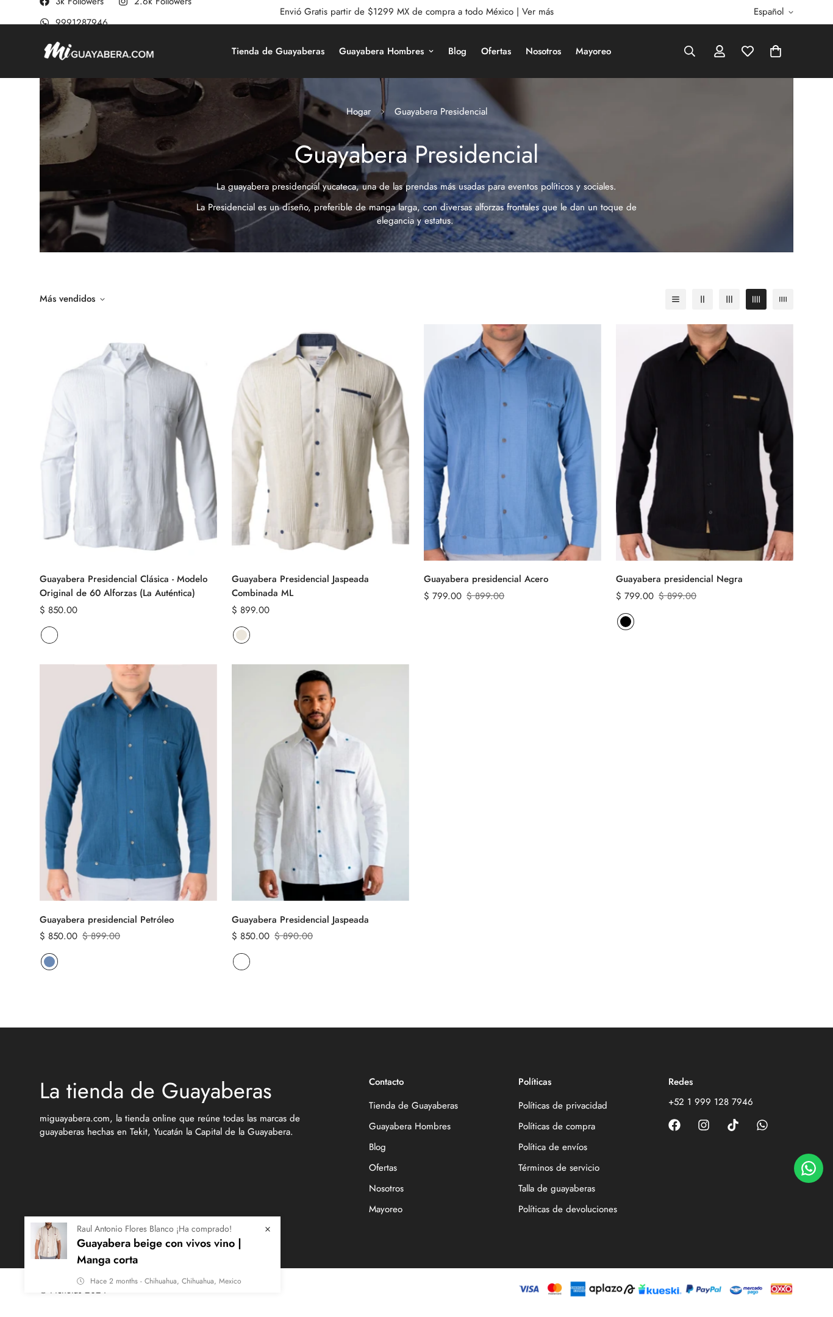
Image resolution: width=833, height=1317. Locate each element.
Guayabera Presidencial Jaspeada (300, 919)
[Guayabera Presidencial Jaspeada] (320, 782)
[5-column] (783, 299)
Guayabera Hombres (381, 51)
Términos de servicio (558, 1167)
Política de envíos (552, 1147)
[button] (776, 51)
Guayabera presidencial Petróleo (107, 919)
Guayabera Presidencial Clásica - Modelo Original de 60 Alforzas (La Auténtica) (123, 586)
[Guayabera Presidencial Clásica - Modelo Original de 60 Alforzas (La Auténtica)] (128, 442)
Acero (49, 962)
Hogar (358, 111)
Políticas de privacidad (562, 1105)
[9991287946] (762, 1125)
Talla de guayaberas (556, 1188)
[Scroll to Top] (809, 1251)
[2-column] (702, 299)
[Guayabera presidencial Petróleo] (128, 782)
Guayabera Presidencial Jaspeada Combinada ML (300, 586)
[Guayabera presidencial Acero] (512, 442)
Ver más (538, 11)
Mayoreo (593, 51)
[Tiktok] (733, 1125)
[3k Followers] (674, 1125)
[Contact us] (808, 1168)
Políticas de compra (556, 1126)
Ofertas (496, 51)
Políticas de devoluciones (567, 1209)
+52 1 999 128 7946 (710, 1102)
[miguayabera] (99, 51)
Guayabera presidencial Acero (486, 579)
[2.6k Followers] (704, 1125)
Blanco (49, 635)
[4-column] (756, 299)
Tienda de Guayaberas (278, 51)
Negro (626, 622)
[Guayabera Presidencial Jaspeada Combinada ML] (320, 442)
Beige (241, 635)
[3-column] (729, 299)
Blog (457, 51)
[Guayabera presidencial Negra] (704, 442)
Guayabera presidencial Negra (679, 579)
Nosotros (543, 51)
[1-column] (675, 299)
